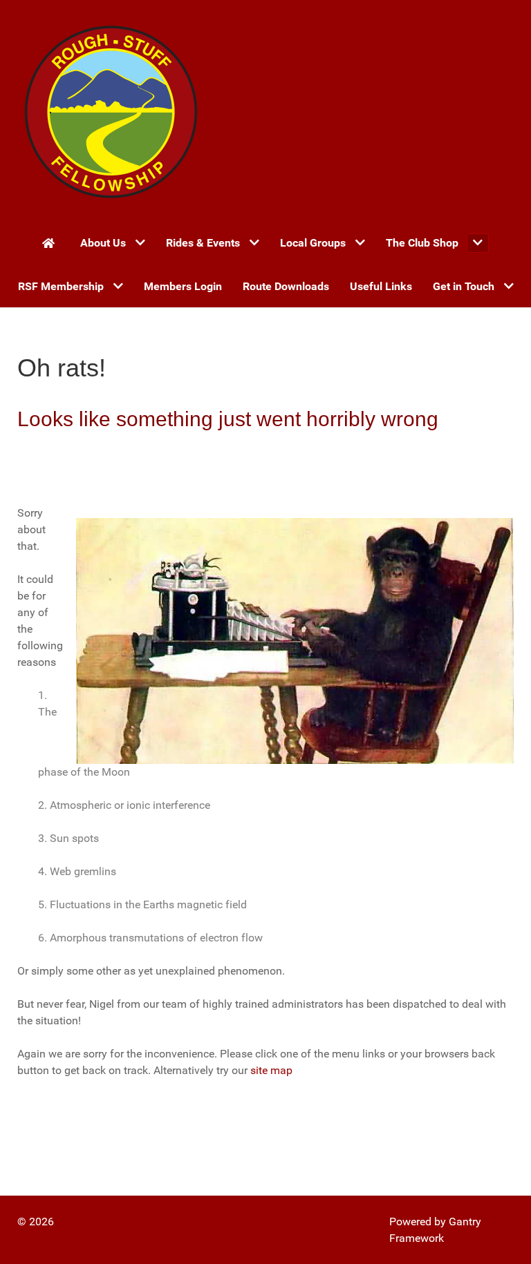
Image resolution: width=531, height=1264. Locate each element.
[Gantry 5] (110, 110)
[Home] (51, 242)
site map (271, 1070)
